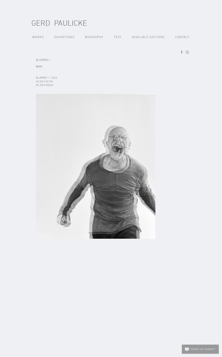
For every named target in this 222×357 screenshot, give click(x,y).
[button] (38, 37)
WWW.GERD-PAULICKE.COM (53, 249)
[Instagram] (187, 52)
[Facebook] (182, 52)
